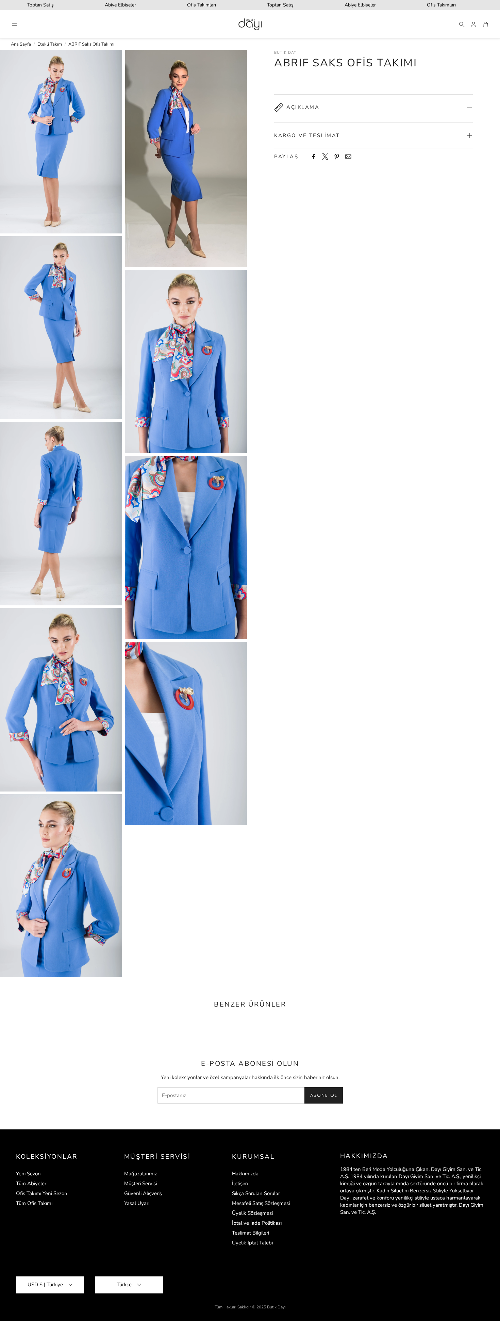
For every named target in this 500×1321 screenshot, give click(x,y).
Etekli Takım (49, 44)
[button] (14, 24)
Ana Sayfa (21, 44)
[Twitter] (325, 156)
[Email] (348, 156)
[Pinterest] (337, 156)
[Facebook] (314, 156)
